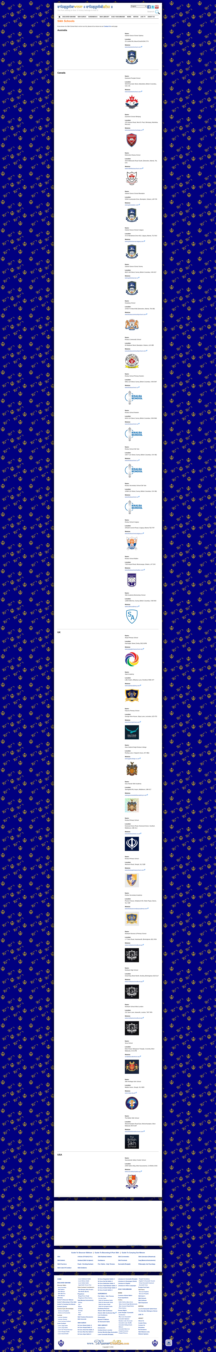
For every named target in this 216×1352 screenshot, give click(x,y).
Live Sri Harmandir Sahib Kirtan (147, 1308)
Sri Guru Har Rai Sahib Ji (105, 1281)
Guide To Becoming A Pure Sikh (107, 1253)
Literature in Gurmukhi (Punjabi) (127, 1279)
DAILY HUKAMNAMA (118, 17)
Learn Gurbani (61, 1323)
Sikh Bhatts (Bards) (83, 1291)
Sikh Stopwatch (143, 1302)
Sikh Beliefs (61, 1260)
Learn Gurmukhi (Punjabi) (105, 1334)
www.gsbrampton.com (132, 205)
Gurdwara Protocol (103, 1308)
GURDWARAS (102, 1293)
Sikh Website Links (144, 1332)
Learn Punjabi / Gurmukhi (125, 1312)
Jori (79, 1304)
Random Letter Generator (126, 1320)
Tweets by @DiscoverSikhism (133, 1245)
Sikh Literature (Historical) (146, 1256)
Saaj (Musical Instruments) (146, 1260)
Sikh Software (142, 1300)
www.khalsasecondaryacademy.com (136, 908)
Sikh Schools (142, 1298)
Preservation (101, 1317)
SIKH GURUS (82, 1323)
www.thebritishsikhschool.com (134, 1131)
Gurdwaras (101, 1260)
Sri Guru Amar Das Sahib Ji (86, 1329)
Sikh (58, 1256)
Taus (79, 1312)
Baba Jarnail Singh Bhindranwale (128, 1304)
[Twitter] (153, 8)
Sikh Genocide (82, 1319)
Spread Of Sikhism (103, 1319)
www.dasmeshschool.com (133, 47)
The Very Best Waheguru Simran (147, 1311)
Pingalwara (81, 1294)
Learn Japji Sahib (63, 1325)
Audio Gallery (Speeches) (126, 1302)
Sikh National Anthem (105, 1256)
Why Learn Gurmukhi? (125, 1316)
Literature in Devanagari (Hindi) (127, 1281)
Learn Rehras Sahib (83, 1281)
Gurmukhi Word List (124, 1329)
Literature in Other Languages (127, 1285)
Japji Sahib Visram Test (84, 1285)
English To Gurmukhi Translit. (147, 1281)
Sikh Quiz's (141, 1296)
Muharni (121, 1327)
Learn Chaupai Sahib (63, 1331)
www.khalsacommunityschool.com (135, 314)
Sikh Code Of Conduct (64, 1268)
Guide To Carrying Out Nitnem (133, 1253)
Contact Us (107, 26)
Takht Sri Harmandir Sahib (105, 1302)
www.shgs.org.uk (130, 1093)
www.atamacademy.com (132, 685)
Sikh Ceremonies (123, 1256)
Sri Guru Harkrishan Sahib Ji (106, 1283)
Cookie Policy (142, 1323)
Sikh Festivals (122, 1260)
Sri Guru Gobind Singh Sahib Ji (107, 1287)
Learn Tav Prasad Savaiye (65, 1329)
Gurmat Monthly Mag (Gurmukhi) (108, 1332)
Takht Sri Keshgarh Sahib (105, 1306)
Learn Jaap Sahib (63, 1327)
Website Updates (143, 1334)
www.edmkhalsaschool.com (133, 168)
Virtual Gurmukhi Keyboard (146, 1283)
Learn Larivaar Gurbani (64, 1321)
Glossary (60, 1297)
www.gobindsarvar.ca (131, 278)
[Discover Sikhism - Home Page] (108, 1344)
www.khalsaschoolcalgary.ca (134, 533)
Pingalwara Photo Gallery (85, 1298)
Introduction (101, 1327)
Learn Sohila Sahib (83, 1283)
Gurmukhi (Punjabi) (124, 1264)
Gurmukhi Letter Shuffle (125, 1322)
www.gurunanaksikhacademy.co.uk (136, 795)
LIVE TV (143, 17)
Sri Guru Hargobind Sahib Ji (106, 1279)
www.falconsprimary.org (132, 722)
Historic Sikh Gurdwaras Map (106, 1313)
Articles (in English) (63, 1310)
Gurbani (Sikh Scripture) (85, 1260)
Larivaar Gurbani (62, 1317)
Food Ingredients (123, 1297)
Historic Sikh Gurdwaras (105, 1310)
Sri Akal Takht (102, 1298)
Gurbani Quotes (62, 1306)
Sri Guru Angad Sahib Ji (85, 1327)
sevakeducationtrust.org (132, 1056)
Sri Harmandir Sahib (104, 1321)
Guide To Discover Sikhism (81, 1253)
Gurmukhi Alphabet (124, 1318)
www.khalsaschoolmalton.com (134, 570)
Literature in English (124, 1283)
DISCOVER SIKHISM (63, 1283)
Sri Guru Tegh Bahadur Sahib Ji (107, 1285)
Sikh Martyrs (61, 1291)
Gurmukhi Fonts (143, 1285)
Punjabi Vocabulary (144, 1279)
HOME (59, 1279)
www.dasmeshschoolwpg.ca (134, 130)
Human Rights (122, 1310)
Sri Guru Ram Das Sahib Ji (85, 1332)
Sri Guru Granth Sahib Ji (105, 1290)
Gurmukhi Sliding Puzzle (125, 1325)
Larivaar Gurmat (62, 1319)
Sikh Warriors (61, 1293)
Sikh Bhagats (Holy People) (85, 1289)
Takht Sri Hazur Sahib (104, 1304)
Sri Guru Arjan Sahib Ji (84, 1334)
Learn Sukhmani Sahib (84, 1279)
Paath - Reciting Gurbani (85, 1264)
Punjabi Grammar (123, 1331)
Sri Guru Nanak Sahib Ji (85, 1325)
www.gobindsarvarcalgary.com (134, 241)
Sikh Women (61, 1295)
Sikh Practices (62, 1264)
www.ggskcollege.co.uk (132, 758)
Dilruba (80, 1302)
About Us (141, 1320)
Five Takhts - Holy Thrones (106, 1264)
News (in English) (143, 1291)
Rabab (80, 1306)
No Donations (142, 1329)
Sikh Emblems (82, 1268)
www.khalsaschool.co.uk (132, 834)
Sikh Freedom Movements (85, 1317)
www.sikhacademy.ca (131, 606)
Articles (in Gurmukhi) (64, 1312)
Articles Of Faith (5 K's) (85, 1256)
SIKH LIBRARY (103, 1325)
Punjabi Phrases (123, 1333)
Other (79, 1314)
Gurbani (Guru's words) (105, 1330)
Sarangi (80, 1310)
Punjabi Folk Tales (143, 1287)
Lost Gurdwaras (102, 1315)
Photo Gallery (122, 1308)
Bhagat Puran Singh (83, 1296)
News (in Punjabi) (143, 1293)
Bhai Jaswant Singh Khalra (126, 1306)
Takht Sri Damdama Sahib (105, 1300)
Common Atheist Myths (125, 1295)
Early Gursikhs (62, 1287)
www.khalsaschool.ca (131, 387)
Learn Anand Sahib (63, 1333)
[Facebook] (149, 8)
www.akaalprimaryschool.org (134, 649)
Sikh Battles (61, 1289)
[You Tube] (157, 8)
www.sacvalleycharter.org (133, 1171)
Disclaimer (141, 1327)
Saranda (80, 1308)
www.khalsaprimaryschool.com (134, 870)
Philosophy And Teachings (146, 1264)
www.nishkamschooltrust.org (134, 945)
